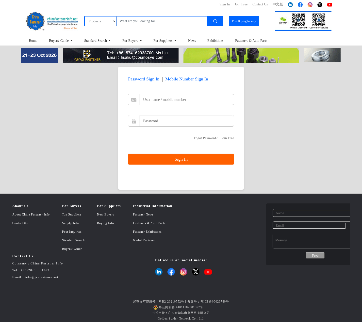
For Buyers (130, 41)
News (192, 41)
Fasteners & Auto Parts (251, 41)
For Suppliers (163, 41)
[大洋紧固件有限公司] (322, 55)
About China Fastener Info (31, 214)
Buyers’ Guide (72, 249)
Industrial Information (152, 206)
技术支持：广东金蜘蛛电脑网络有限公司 (181, 313)
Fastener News (143, 214)
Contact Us (20, 223)
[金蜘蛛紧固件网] (39, 55)
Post (244, 21)
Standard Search (96, 41)
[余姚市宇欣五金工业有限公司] (121, 55)
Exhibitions (215, 41)
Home (33, 41)
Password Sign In (143, 79)
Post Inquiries (72, 231)
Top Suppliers (72, 214)
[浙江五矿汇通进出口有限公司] (241, 55)
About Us (20, 206)
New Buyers (105, 214)
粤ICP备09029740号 (214, 301)
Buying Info (105, 223)
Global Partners (144, 240)
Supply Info (70, 223)
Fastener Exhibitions (147, 231)
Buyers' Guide (59, 41)
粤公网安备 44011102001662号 (181, 307)
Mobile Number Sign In (186, 79)
